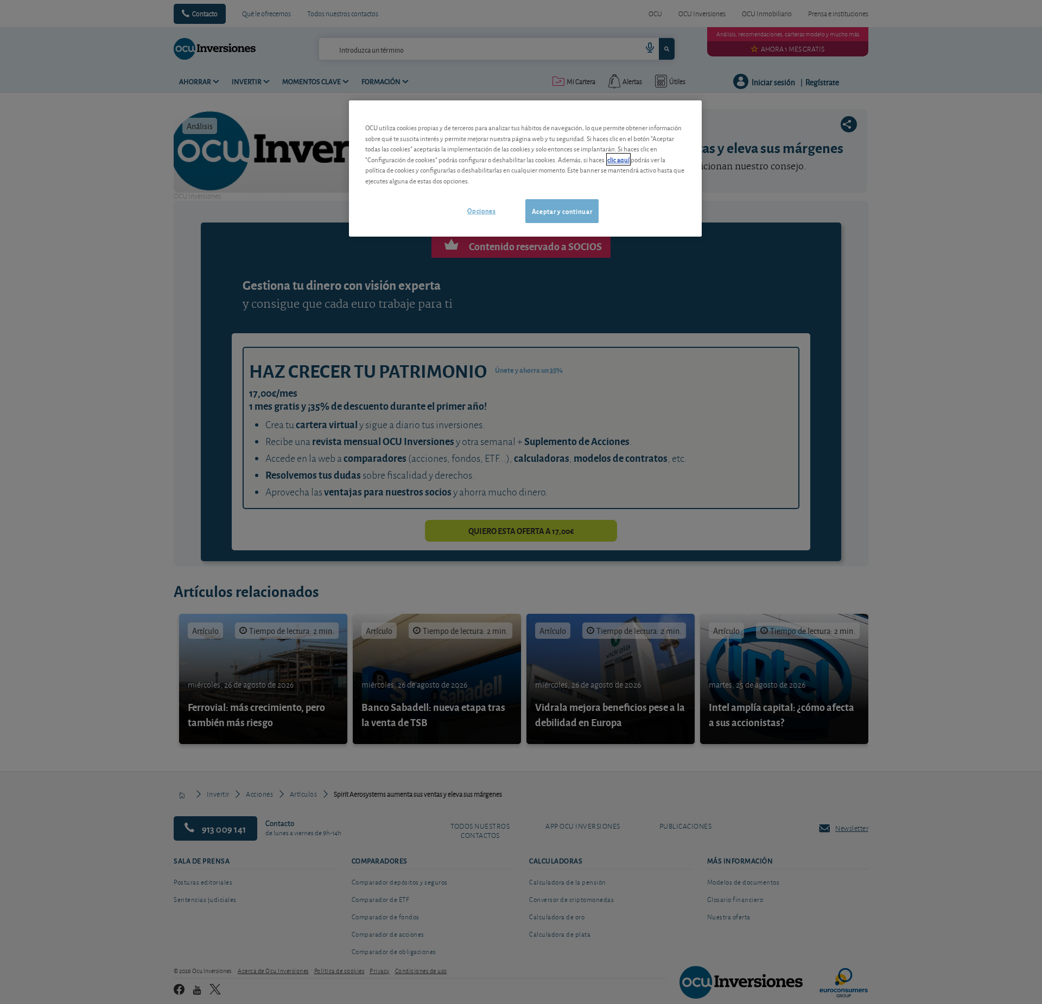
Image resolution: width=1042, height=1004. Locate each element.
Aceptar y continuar (562, 211)
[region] (525, 168)
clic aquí (618, 159)
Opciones (481, 210)
